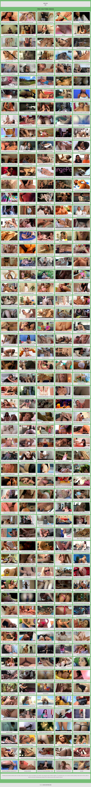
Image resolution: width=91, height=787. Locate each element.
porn (45, 4)
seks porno (45, 3)
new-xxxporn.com (47, 785)
